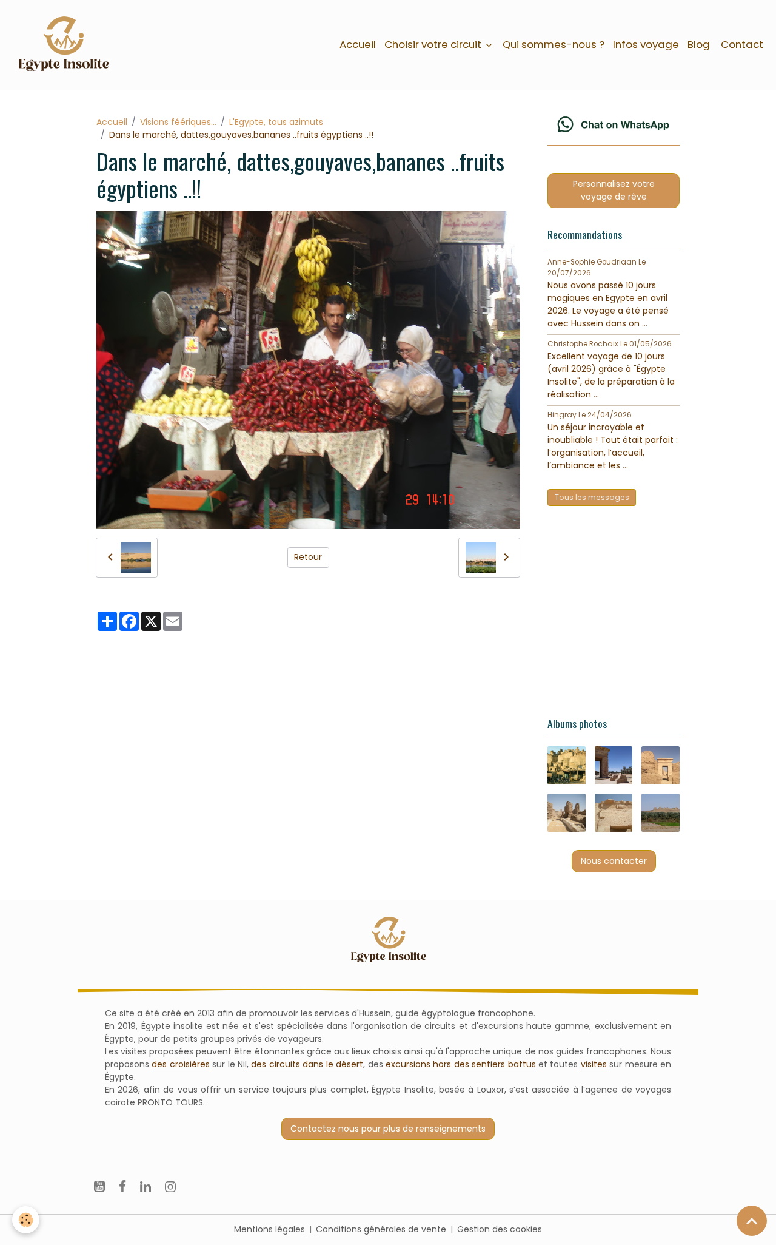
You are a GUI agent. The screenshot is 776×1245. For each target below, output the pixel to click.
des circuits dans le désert (307, 1064)
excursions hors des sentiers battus (461, 1064)
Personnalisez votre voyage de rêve (614, 190)
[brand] (65, 44)
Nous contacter (614, 861)
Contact (740, 44)
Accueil (358, 44)
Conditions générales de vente (381, 1229)
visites (594, 1064)
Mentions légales (269, 1229)
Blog (698, 44)
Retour (308, 557)
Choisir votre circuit (434, 44)
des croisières (180, 1064)
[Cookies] (25, 1219)
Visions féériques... (178, 122)
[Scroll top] (752, 1221)
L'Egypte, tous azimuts (276, 122)
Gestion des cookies (499, 1229)
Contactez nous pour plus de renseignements (388, 1128)
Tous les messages (592, 497)
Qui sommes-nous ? (553, 44)
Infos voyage (646, 44)
